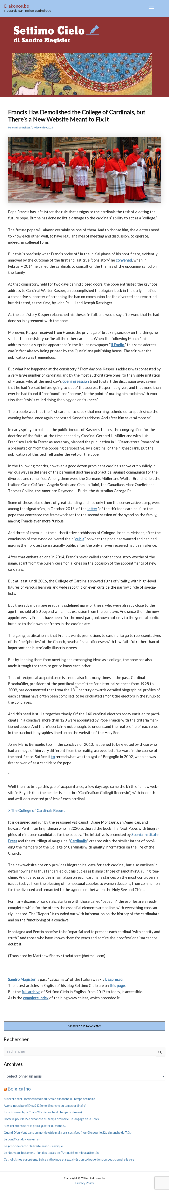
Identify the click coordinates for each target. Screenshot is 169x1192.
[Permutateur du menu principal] (152, 8)
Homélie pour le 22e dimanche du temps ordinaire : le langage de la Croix (51, 1119)
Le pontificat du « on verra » (22, 1139)
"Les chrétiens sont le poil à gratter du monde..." (35, 1125)
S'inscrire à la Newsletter (84, 1026)
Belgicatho (19, 1089)
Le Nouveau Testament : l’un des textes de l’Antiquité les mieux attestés (51, 1152)
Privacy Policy (84, 1183)
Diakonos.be (16, 6)
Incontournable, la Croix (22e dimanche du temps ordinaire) (43, 1112)
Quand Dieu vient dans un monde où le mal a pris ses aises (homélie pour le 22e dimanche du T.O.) (67, 1132)
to (53, 756)
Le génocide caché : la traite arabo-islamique (33, 1146)
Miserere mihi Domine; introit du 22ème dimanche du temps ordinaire (49, 1099)
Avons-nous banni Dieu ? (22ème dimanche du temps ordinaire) (45, 1105)
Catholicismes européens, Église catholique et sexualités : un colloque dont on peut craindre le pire (69, 1159)
